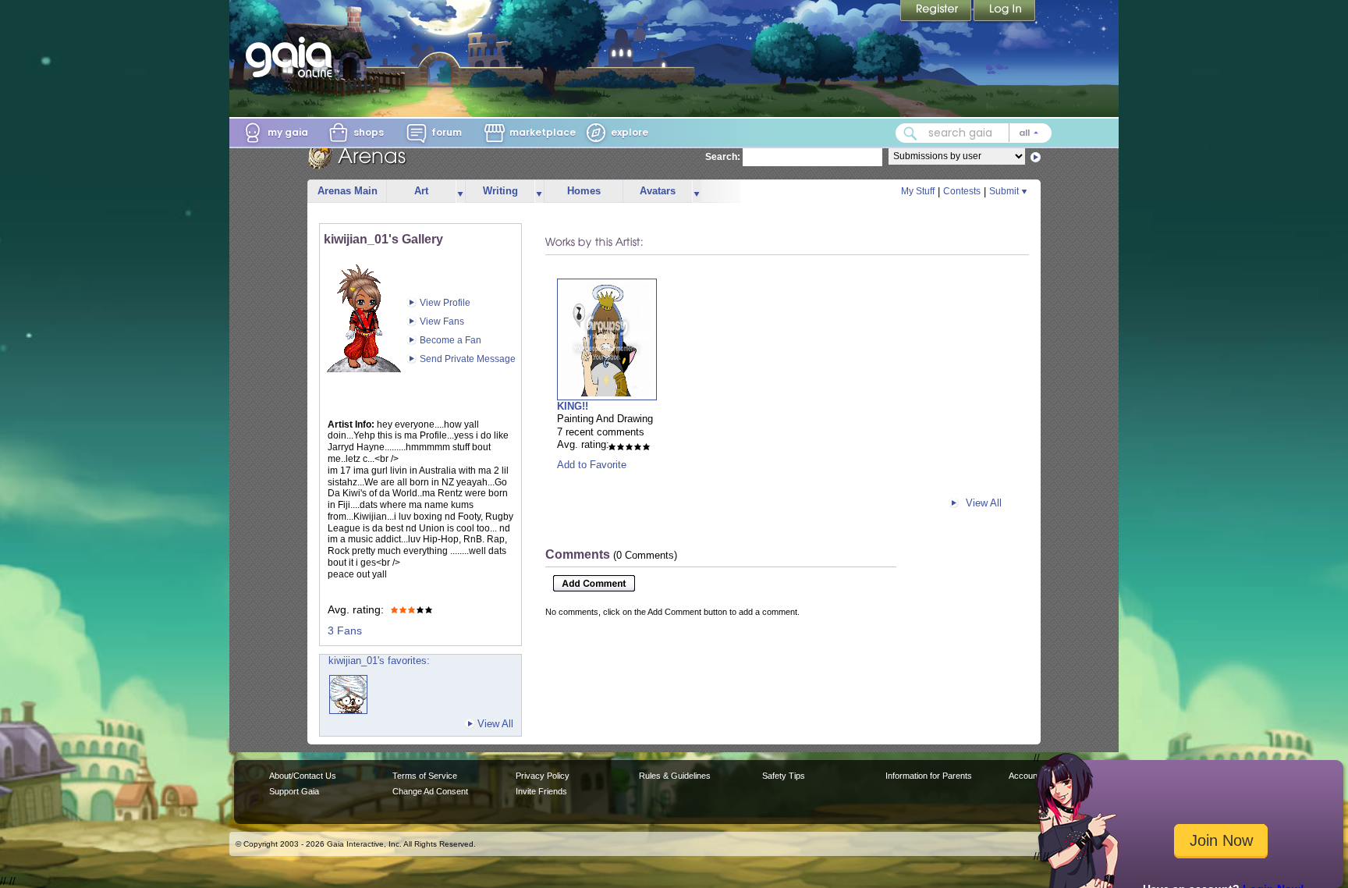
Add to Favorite (591, 465)
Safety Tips (783, 775)
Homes (584, 191)
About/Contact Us (302, 775)
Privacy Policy (542, 775)
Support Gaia (294, 791)
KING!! (572, 406)
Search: (722, 156)
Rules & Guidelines (675, 775)
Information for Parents (928, 775)
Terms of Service (424, 775)
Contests (962, 191)
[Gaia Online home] (292, 57)
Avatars (658, 191)
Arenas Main (347, 191)
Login (1005, 11)
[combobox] (974, 133)
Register (937, 11)
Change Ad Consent (430, 791)
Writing (500, 191)
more (460, 191)
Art (421, 191)
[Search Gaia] (910, 133)
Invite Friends (541, 791)
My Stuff (918, 191)
